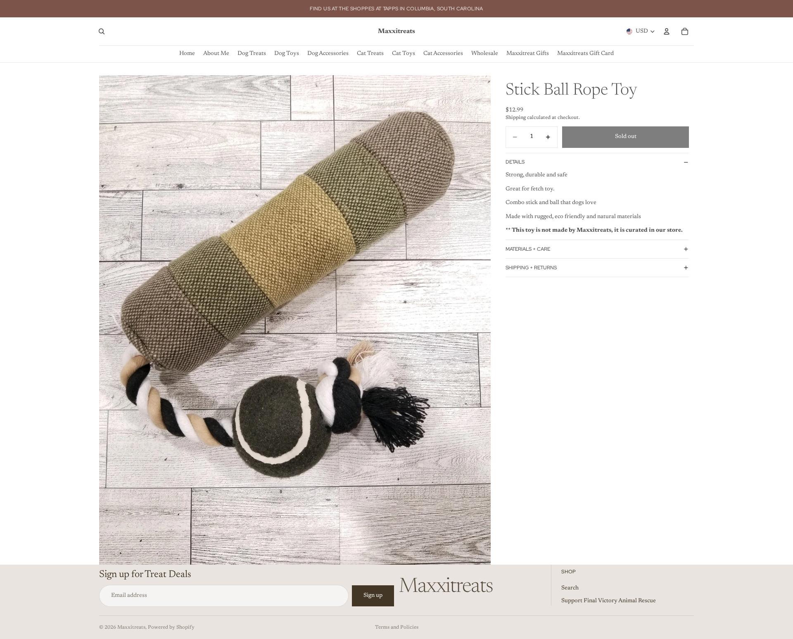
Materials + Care (528, 249)
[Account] (667, 31)
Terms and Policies (396, 627)
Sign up (372, 596)
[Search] (102, 31)
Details (515, 162)
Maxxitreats (131, 627)
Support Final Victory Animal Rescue (608, 601)
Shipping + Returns (531, 267)
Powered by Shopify (171, 627)
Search (570, 588)
